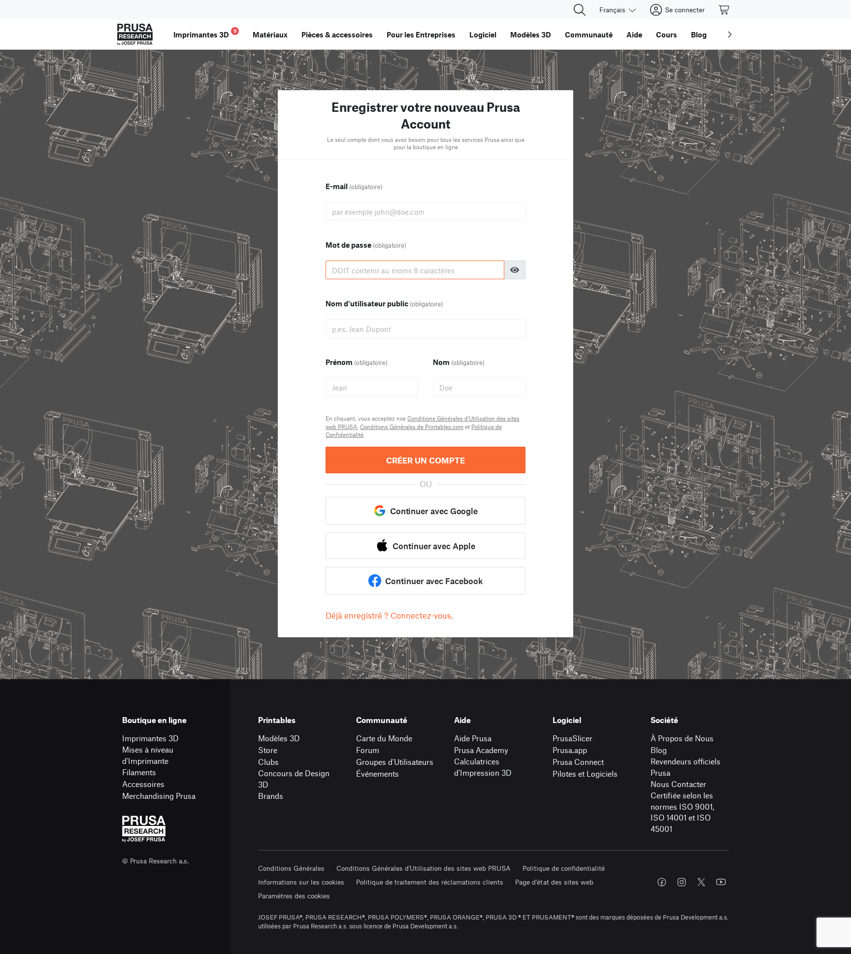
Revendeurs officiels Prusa (685, 767)
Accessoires (143, 784)
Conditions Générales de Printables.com (411, 426)
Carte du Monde (384, 738)
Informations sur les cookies (301, 882)
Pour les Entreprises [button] (421, 34)
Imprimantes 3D (150, 738)
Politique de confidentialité (564, 868)
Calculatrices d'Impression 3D (483, 767)
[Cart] (724, 9)
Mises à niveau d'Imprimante (147, 755)
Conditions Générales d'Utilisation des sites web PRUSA (423, 868)
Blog (659, 750)
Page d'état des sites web (554, 882)
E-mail (354, 186)
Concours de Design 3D (293, 778)
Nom (459, 362)
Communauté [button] (589, 34)
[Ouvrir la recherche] (579, 9)
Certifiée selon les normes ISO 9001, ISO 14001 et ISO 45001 (682, 811)
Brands (270, 795)
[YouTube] (721, 882)
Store (267, 750)
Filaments (139, 772)
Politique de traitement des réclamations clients (429, 882)
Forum (367, 750)
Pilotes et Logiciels (585, 773)
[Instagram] (681, 882)
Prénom (357, 362)
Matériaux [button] (270, 34)
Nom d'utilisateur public (384, 303)
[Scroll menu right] (730, 34)
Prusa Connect (578, 761)
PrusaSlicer (572, 738)
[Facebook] (662, 882)
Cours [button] (666, 34)
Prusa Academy (481, 750)
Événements (377, 773)
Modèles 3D (279, 738)
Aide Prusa (472, 738)
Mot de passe (366, 244)
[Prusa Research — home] (135, 34)
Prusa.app (570, 750)
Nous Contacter (678, 784)
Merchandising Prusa (159, 795)
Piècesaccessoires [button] (337, 34)
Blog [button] (699, 34)
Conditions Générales (291, 868)
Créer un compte (425, 460)
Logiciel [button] (482, 34)
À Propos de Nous (682, 738)
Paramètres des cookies (294, 895)
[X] (701, 882)
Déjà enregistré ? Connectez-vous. (389, 615)
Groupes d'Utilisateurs (394, 761)
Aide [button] (634, 34)
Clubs (268, 761)
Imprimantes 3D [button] (205, 33)
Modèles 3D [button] (530, 34)
